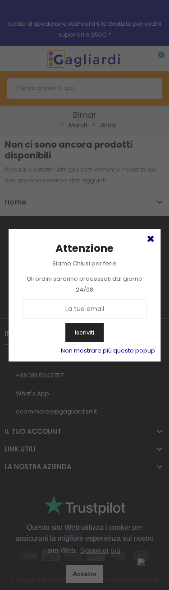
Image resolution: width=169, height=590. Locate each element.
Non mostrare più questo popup (108, 350)
